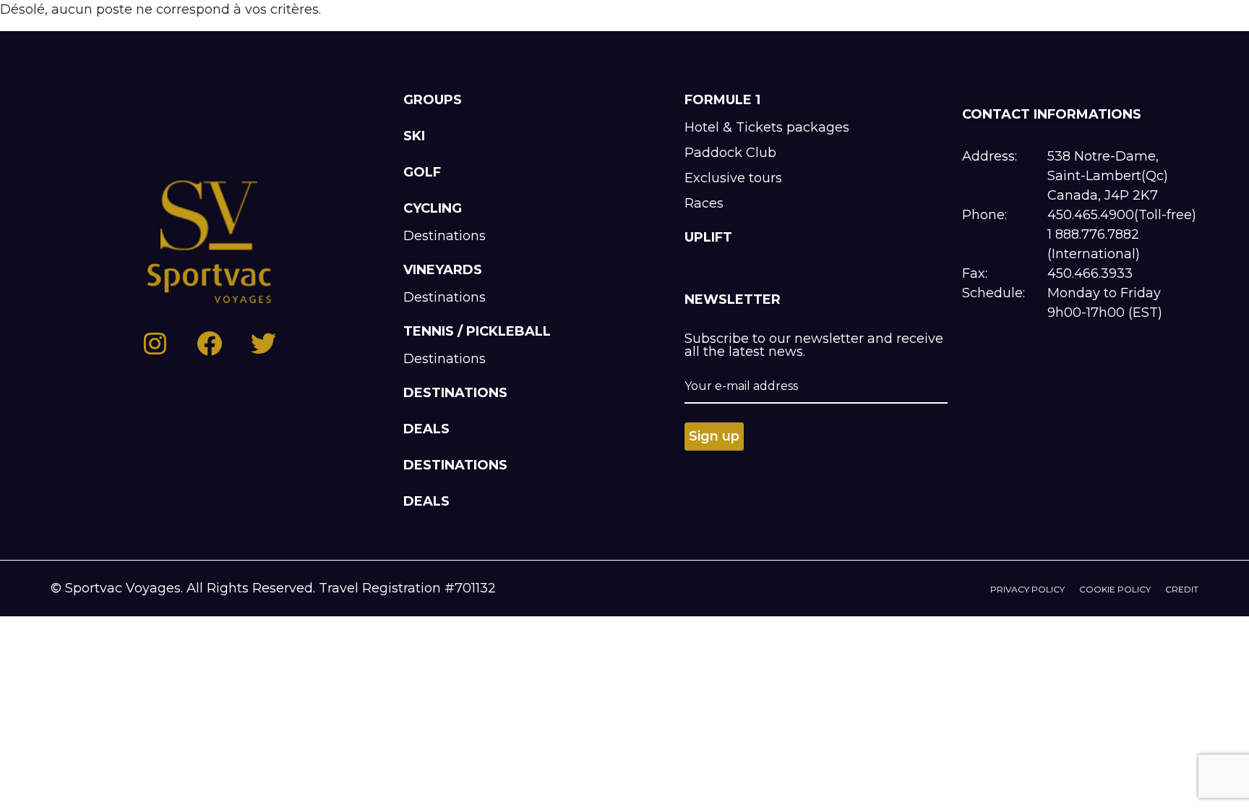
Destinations (444, 236)
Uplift (708, 237)
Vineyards (442, 270)
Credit (1181, 589)
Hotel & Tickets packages (766, 127)
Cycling (432, 208)
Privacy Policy (1027, 589)
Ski (414, 136)
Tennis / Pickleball (477, 331)
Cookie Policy (1115, 589)
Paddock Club (730, 153)
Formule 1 (722, 100)
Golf (422, 172)
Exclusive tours (733, 178)
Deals (426, 429)
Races (704, 203)
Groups (432, 100)
